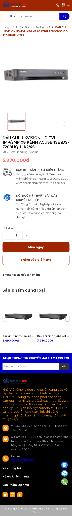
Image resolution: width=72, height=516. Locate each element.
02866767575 (22, 460)
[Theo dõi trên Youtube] (6, 494)
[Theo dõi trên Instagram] (13, 494)
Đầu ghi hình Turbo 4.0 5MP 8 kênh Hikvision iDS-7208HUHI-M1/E (19, 336)
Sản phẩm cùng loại (24, 290)
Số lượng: (8, 228)
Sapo (36, 512)
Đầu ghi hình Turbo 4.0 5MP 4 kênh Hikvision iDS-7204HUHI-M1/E (53, 336)
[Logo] (15, 5)
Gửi (64, 366)
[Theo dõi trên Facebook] (20, 494)
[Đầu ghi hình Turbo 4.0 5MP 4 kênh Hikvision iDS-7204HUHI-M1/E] (53, 316)
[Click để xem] (36, 76)
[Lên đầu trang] (66, 510)
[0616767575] (64, 481)
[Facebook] (64, 465)
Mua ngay (36, 247)
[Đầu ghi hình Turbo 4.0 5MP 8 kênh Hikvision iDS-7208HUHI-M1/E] (19, 316)
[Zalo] (64, 473)
